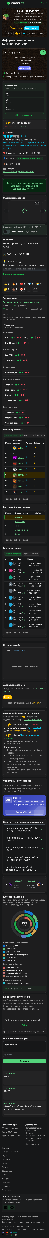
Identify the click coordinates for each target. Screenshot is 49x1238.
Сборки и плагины (10, 1128)
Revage (21, 481)
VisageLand (21, 458)
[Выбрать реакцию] (29, 289)
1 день (7, 650)
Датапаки (6, 1182)
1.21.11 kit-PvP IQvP (21, 475)
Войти (24, 1025)
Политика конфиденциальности (35, 1134)
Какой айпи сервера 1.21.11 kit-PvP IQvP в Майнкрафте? (22, 829)
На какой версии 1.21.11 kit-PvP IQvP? (22, 849)
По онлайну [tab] (42, 435)
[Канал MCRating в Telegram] (12, 1207)
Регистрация (11, 372)
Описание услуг (32, 1144)
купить (36, 703)
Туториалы (6, 1167)
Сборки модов (8, 1171)
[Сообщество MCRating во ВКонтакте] (6, 1207)
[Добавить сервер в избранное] (8, 33)
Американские (11, 423)
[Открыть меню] (4, 3)
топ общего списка (33, 719)
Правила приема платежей (33, 1139)
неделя (16, 650)
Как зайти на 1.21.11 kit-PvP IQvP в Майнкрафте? (23, 839)
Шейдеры (6, 1179)
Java (17, 526)
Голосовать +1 (31, 28)
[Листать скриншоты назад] (6, 211)
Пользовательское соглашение (33, 1129)
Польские (9, 412)
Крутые (8, 395)
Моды (4, 1156)
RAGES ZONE (21, 463)
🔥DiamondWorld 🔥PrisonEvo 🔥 (21, 448)
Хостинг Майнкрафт (11, 1136)
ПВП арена (10, 360)
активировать (20, 126)
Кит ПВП (9, 355)
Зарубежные (11, 418)
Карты (4, 1163)
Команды (6, 1186)
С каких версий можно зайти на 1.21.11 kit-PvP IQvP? (22, 858)
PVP (6, 338)
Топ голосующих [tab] (31, 554)
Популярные (10, 400)
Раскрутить (16, 28)
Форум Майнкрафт (10, 1132)
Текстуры (6, 1159)
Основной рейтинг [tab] (13, 435)
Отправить (24, 1061)
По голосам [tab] (29, 435)
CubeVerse (21, 469)
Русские (18, 517)
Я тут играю (17, 231)
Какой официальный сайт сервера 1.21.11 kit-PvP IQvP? (21, 868)
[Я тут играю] (6, 232)
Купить (7, 697)
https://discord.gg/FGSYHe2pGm (18, 171)
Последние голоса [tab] (13, 554)
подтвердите (19, 188)
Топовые (9, 385)
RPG (26, 338)
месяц (24, 650)
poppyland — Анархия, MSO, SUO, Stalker (21, 492)
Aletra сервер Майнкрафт (21, 486)
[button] (24, 945)
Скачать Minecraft (10, 1152)
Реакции (10, 1055)
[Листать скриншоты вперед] (42, 211)
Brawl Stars (10, 343)
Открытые (10, 390)
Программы (7, 1190)
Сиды (4, 1175)
